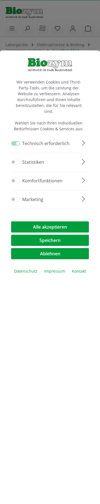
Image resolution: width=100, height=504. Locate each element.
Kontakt (79, 271)
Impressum (54, 271)
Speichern (50, 240)
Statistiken (33, 162)
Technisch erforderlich (45, 143)
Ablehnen (50, 254)
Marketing (32, 199)
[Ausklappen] (83, 142)
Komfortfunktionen (42, 181)
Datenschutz (26, 271)
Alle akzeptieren (50, 227)
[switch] (15, 162)
